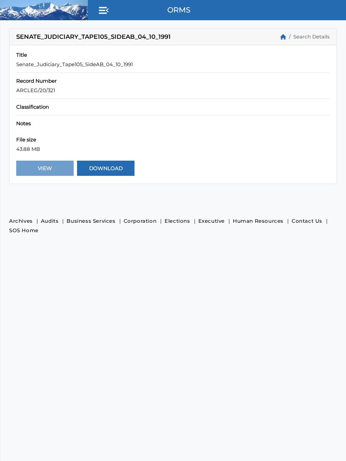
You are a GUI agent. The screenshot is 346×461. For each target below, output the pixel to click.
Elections (177, 221)
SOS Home (24, 230)
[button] (102, 10)
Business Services (91, 221)
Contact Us (307, 221)
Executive (211, 221)
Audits (50, 221)
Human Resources (258, 221)
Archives (21, 221)
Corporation (140, 221)
